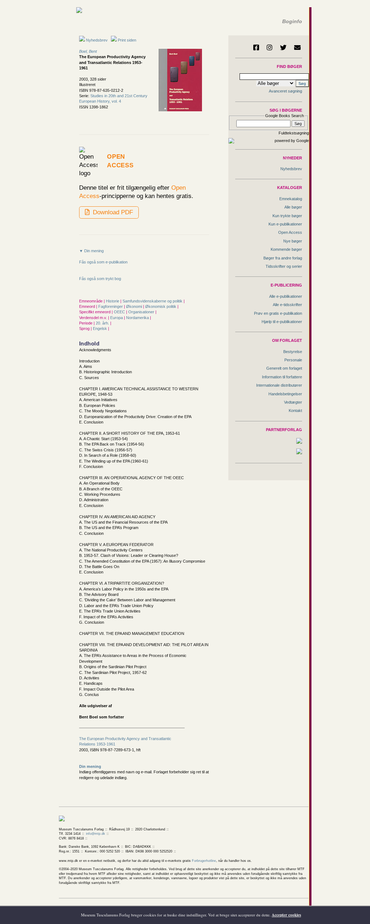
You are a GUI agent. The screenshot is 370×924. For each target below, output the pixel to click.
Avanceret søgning (285, 91)
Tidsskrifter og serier (284, 266)
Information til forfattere (282, 377)
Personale (293, 360)
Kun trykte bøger (287, 216)
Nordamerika (138, 317)
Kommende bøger (286, 249)
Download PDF (112, 212)
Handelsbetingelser (285, 394)
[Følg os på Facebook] (256, 47)
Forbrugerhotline (204, 861)
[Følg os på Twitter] (283, 47)
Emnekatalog (290, 199)
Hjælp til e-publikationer (282, 321)
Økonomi (134, 306)
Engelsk (100, 328)
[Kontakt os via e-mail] (297, 47)
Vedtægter (293, 402)
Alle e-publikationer (285, 296)
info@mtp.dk (95, 833)
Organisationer (141, 312)
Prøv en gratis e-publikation (278, 313)
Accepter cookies (286, 915)
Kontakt (295, 410)
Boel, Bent (88, 51)
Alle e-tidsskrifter (287, 304)
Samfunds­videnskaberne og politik (153, 301)
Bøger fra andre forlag (282, 258)
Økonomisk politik (161, 306)
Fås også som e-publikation (103, 262)
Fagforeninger (111, 306)
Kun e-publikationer (285, 224)
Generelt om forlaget (284, 368)
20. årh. (103, 323)
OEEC (120, 312)
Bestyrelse (292, 351)
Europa (117, 317)
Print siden (127, 40)
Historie (113, 301)
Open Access (290, 232)
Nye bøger (292, 241)
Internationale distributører (279, 385)
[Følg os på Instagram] (269, 47)
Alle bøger (293, 207)
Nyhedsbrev (96, 40)
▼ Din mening (91, 251)
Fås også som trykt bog (100, 278)
